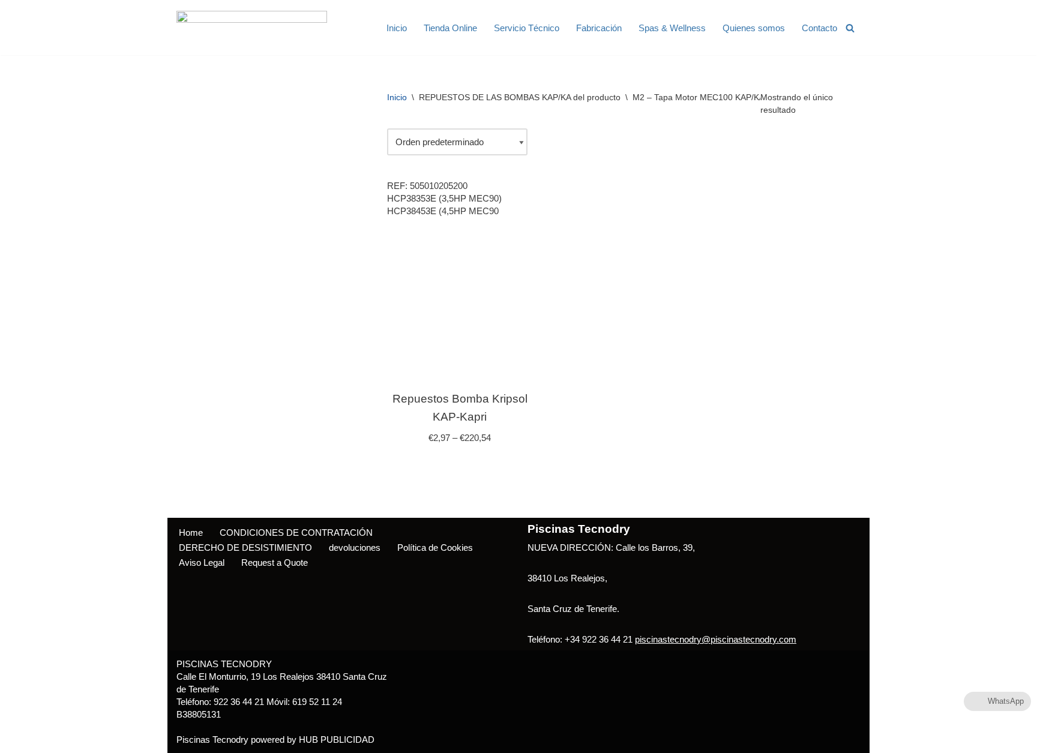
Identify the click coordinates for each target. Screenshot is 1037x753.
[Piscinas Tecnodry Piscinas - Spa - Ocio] (251, 27)
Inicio (396, 28)
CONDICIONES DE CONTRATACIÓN (296, 532)
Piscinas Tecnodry (212, 739)
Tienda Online (450, 28)
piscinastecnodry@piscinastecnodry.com (715, 639)
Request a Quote (274, 562)
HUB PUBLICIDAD (336, 739)
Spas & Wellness (672, 28)
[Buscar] (850, 27)
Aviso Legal (201, 562)
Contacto (819, 28)
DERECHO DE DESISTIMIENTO (245, 547)
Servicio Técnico (526, 28)
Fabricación (599, 28)
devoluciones (354, 547)
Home (191, 532)
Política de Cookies (435, 547)
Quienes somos (754, 28)
